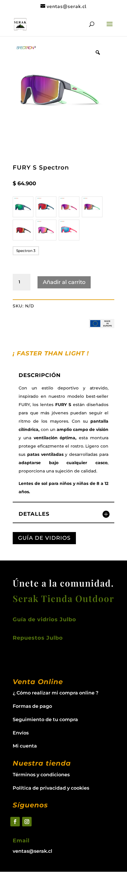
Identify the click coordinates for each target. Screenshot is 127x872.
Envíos (21, 733)
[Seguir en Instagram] (27, 821)
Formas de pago (32, 706)
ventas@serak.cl (32, 851)
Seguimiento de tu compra (45, 719)
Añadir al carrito (64, 282)
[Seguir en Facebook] (15, 821)
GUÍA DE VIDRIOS (44, 538)
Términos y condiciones (41, 774)
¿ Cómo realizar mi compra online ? (55, 693)
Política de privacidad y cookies (51, 788)
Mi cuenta (25, 746)
